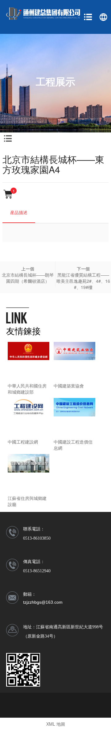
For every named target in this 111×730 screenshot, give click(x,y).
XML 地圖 (55, 724)
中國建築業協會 (69, 386)
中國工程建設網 (23, 442)
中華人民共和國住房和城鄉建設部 (27, 389)
